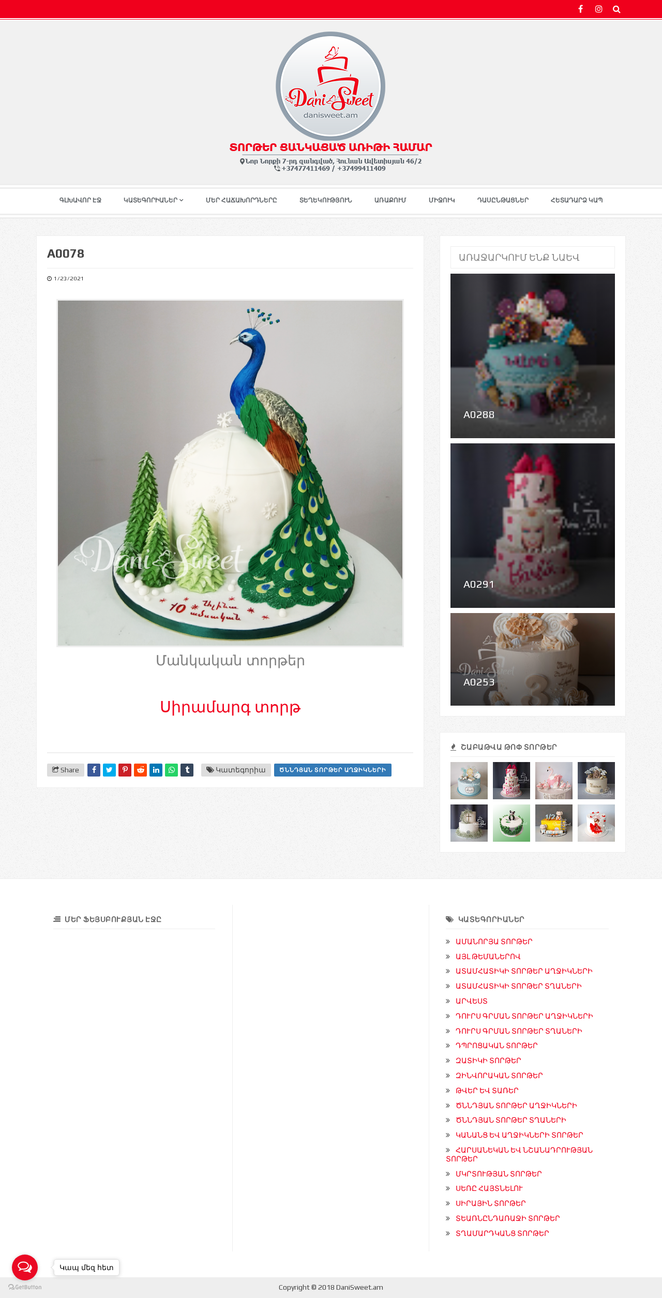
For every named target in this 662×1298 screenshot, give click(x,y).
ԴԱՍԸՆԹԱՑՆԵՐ (503, 200)
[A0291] (511, 780)
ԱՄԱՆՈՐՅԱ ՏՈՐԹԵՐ (494, 941)
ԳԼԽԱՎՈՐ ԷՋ (80, 200)
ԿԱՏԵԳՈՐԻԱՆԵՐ (150, 200)
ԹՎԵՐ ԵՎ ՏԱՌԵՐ (487, 1090)
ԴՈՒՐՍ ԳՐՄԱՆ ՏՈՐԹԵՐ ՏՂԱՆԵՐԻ (519, 1031)
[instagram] (599, 9)
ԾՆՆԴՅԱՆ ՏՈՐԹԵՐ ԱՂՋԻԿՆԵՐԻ (332, 770)
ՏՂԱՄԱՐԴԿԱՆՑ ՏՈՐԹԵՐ (502, 1233)
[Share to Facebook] (93, 770)
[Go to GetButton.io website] (24, 1287)
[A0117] (596, 823)
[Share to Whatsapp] (171, 770)
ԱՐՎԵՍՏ (472, 1001)
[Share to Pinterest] (124, 770)
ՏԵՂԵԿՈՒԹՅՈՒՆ (325, 200)
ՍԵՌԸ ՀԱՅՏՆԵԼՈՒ (489, 1188)
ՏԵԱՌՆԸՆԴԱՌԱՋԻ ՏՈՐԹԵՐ (508, 1218)
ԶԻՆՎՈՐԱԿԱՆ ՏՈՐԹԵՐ (499, 1075)
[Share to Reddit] (140, 770)
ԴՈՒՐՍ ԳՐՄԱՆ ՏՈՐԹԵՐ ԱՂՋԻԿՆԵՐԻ (524, 1016)
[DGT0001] (469, 780)
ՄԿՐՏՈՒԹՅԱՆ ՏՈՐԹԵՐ (499, 1174)
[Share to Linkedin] (155, 770)
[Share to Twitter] (109, 770)
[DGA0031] (596, 780)
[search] (617, 9)
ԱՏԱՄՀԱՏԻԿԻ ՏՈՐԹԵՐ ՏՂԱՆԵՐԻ (519, 986)
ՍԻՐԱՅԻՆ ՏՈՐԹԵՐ (491, 1203)
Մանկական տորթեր (230, 660)
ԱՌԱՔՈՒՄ (390, 200)
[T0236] (554, 823)
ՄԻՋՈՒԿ (442, 200)
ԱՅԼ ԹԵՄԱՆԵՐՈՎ (488, 956)
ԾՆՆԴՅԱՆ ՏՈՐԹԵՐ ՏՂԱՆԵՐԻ (511, 1120)
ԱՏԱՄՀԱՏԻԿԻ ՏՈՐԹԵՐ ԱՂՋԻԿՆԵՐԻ (524, 971)
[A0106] (554, 780)
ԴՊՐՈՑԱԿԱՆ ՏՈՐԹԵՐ (497, 1045)
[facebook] (580, 9)
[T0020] (511, 823)
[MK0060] (469, 823)
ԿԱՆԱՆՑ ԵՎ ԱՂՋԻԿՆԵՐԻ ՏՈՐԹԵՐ (519, 1135)
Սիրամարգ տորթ (230, 707)
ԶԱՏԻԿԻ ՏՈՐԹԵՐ (488, 1060)
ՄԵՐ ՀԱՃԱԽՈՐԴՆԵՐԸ (241, 200)
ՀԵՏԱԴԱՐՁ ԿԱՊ (577, 200)
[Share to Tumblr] (186, 770)
